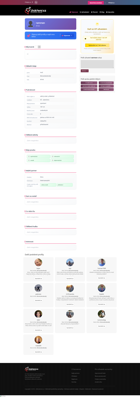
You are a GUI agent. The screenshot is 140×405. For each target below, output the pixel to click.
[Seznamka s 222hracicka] (70, 288)
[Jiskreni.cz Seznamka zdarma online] (32, 2)
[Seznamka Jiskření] (31, 372)
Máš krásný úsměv (89, 89)
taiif (70, 320)
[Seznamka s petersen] (38, 288)
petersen (38, 294)
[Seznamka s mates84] (38, 340)
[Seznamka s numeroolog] (101, 314)
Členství (95, 12)
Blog (102, 12)
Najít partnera (75, 373)
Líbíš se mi (89, 82)
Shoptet (81, 389)
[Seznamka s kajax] (38, 263)
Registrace (74, 379)
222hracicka (70, 294)
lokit (38, 320)
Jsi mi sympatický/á (107, 82)
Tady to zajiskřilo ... (107, 86)
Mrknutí (107, 89)
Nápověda (110, 12)
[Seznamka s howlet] (101, 288)
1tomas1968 (101, 268)
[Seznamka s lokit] (38, 314)
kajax (38, 268)
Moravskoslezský (42, 270)
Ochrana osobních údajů (71, 389)
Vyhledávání (85, 12)
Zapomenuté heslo (100, 373)
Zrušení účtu (98, 382)
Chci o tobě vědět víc (89, 86)
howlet (101, 294)
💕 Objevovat (74, 12)
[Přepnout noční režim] (36, 2)
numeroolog (102, 320)
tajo (70, 268)
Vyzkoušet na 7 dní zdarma (97, 45)
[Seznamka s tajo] (70, 263)
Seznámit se (38, 278)
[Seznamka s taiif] (70, 314)
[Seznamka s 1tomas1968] (101, 263)
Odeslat (84, 70)
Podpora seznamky (100, 379)
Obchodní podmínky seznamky (54, 389)
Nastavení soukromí (97, 389)
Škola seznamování (100, 376)
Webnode (88, 389)
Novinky (74, 382)
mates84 (38, 346)
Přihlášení (74, 376)
